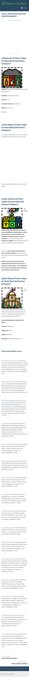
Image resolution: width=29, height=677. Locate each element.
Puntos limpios (18, 668)
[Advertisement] (14, 36)
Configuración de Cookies (8, 674)
